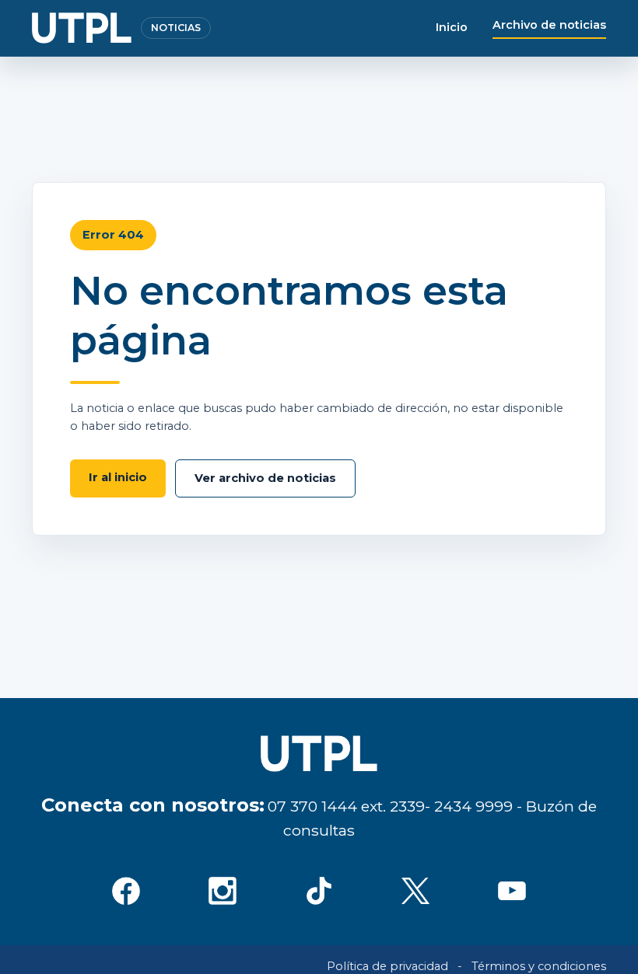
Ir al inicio (118, 477)
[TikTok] (319, 891)
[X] (415, 891)
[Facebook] (126, 891)
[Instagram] (222, 891)
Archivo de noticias (549, 25)
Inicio (452, 27)
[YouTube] (512, 891)
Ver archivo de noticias (265, 478)
